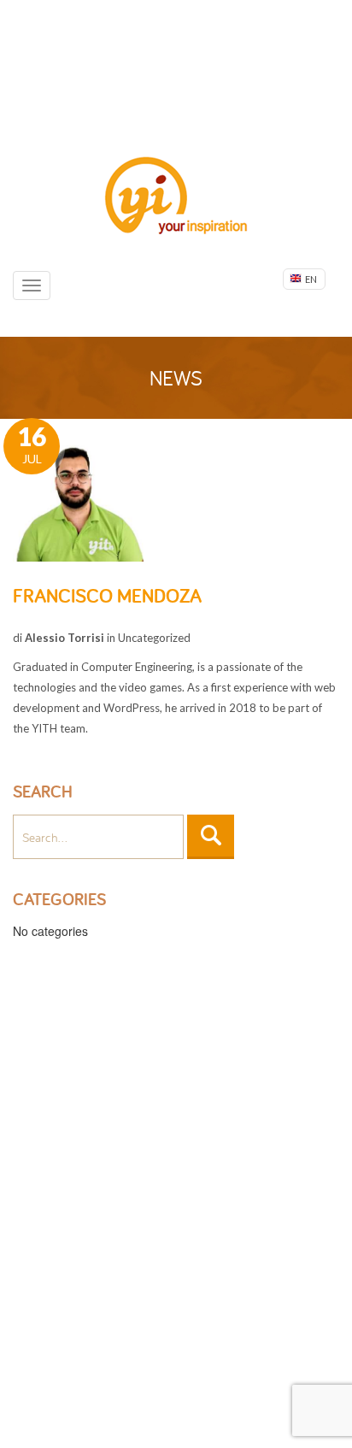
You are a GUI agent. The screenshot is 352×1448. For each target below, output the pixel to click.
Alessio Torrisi (64, 638)
